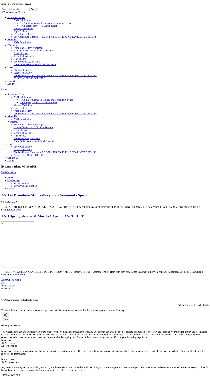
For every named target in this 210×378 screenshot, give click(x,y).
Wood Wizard (8, 285)
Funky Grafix (203, 305)
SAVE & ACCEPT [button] (10, 375)
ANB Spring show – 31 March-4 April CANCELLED (42, 216)
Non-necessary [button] (8, 359)
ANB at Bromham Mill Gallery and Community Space (44, 195)
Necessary (10, 343)
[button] (8, 172)
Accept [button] (121, 310)
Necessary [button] (6, 340)
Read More (15, 209)
